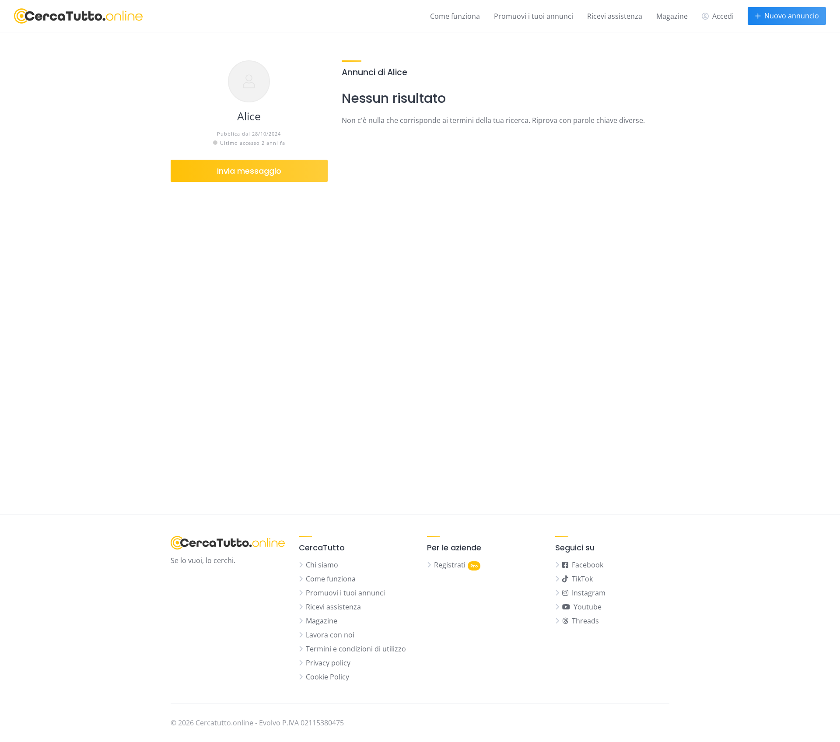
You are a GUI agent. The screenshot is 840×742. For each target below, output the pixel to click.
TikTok (582, 579)
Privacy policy (328, 663)
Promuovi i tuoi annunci (533, 16)
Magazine (672, 16)
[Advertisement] (249, 341)
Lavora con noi (330, 635)
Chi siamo (322, 565)
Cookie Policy (327, 677)
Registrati (450, 565)
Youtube (588, 607)
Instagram (589, 593)
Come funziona (455, 16)
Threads (585, 621)
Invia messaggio (249, 170)
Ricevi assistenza (614, 16)
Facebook (587, 565)
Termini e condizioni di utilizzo (356, 649)
